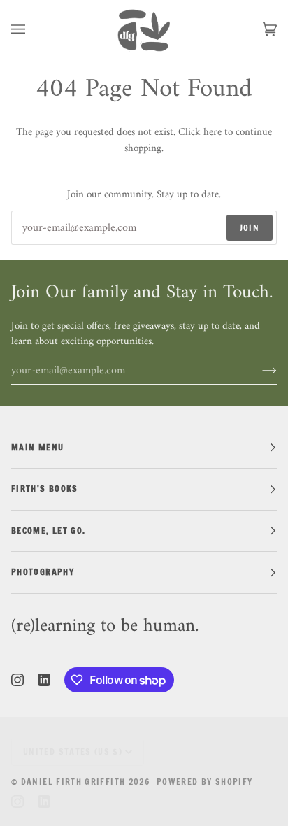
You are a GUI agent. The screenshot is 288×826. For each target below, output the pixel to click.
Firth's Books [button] (44, 488)
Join (249, 228)
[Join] (258, 370)
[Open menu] (32, 29)
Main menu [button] (37, 447)
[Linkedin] (44, 680)
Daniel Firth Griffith (73, 782)
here (212, 132)
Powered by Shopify (204, 782)
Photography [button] (42, 572)
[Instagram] (17, 680)
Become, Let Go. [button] (48, 530)
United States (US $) (72, 751)
